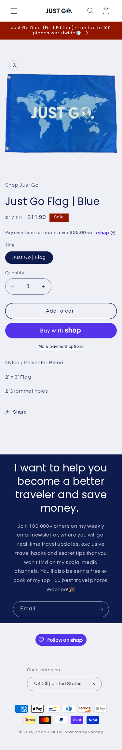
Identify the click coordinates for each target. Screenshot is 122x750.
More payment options (61, 347)
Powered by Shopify (83, 732)
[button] (13, 10)
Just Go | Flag (29, 257)
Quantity (14, 273)
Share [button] (20, 412)
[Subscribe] (101, 609)
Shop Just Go (49, 732)
